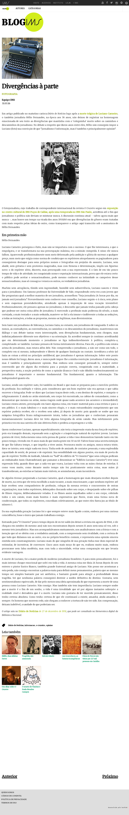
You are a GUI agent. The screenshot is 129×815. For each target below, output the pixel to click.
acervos (46, 3)
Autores (20, 8)
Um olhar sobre (9, 688)
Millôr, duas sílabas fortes (10, 657)
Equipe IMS (8, 99)
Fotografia (10, 94)
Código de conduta (11, 796)
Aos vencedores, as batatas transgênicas (71, 657)
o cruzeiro (40, 625)
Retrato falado (48, 656)
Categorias (34, 8)
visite (36, 3)
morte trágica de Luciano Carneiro (99, 113)
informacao (30, 625)
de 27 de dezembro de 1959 (52, 611)
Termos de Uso (9, 803)
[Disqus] (60, 737)
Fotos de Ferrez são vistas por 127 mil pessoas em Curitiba (91, 658)
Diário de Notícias (29, 611)
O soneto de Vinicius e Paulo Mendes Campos (31, 689)
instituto (58, 3)
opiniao (49, 625)
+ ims (75, 3)
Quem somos (7, 792)
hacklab (125, 807)
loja (68, 3)
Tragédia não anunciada (27, 657)
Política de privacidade (14, 799)
